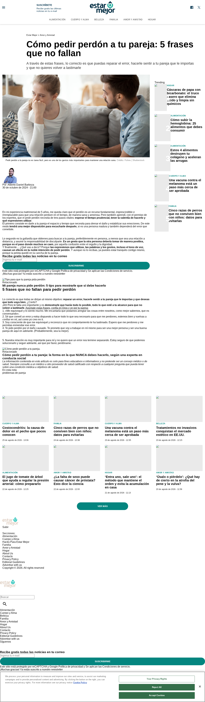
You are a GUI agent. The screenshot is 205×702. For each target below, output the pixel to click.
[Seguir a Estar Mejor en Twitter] (199, 7)
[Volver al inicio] (8, 581)
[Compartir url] (6, 207)
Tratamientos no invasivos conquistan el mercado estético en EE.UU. (176, 431)
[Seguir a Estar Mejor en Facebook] (191, 7)
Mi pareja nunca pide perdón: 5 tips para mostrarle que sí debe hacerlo (54, 285)
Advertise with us (12, 565)
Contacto (7, 556)
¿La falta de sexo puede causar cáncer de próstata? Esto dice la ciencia (74, 480)
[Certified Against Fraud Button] (13, 570)
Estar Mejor (31, 35)
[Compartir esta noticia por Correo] (29, 190)
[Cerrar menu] (3, 591)
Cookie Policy (80, 682)
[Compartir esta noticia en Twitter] (22, 190)
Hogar (152, 19)
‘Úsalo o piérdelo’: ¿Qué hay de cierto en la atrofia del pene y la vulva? (178, 480)
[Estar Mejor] (102, 7)
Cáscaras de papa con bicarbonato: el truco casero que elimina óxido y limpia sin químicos (184, 96)
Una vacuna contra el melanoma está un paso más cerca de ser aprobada (185, 185)
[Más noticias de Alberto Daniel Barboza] (10, 169)
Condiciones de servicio (118, 270)
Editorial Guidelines (13, 562)
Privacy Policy (10, 559)
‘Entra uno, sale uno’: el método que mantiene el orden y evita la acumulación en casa (127, 482)
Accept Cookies (157, 695)
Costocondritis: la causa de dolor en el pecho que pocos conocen (24, 431)
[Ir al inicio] (102, 521)
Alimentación (57, 19)
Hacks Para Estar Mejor (15, 542)
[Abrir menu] (3, 7)
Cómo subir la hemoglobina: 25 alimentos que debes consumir (186, 125)
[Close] (199, 686)
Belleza (99, 19)
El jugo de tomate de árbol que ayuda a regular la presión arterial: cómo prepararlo (25, 480)
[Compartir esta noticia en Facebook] (14, 190)
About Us (7, 553)
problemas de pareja (14, 372)
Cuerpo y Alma (80, 19)
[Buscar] (4, 604)
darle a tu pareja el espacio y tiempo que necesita (56, 223)
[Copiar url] (9, 199)
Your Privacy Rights (157, 679)
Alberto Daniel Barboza (21, 184)
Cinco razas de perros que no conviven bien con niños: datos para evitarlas (185, 216)
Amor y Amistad (132, 19)
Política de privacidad (73, 270)
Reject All (157, 687)
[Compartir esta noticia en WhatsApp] (6, 190)
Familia (114, 19)
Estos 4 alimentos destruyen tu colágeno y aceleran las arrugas (185, 155)
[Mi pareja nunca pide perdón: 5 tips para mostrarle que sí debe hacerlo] (23, 279)
